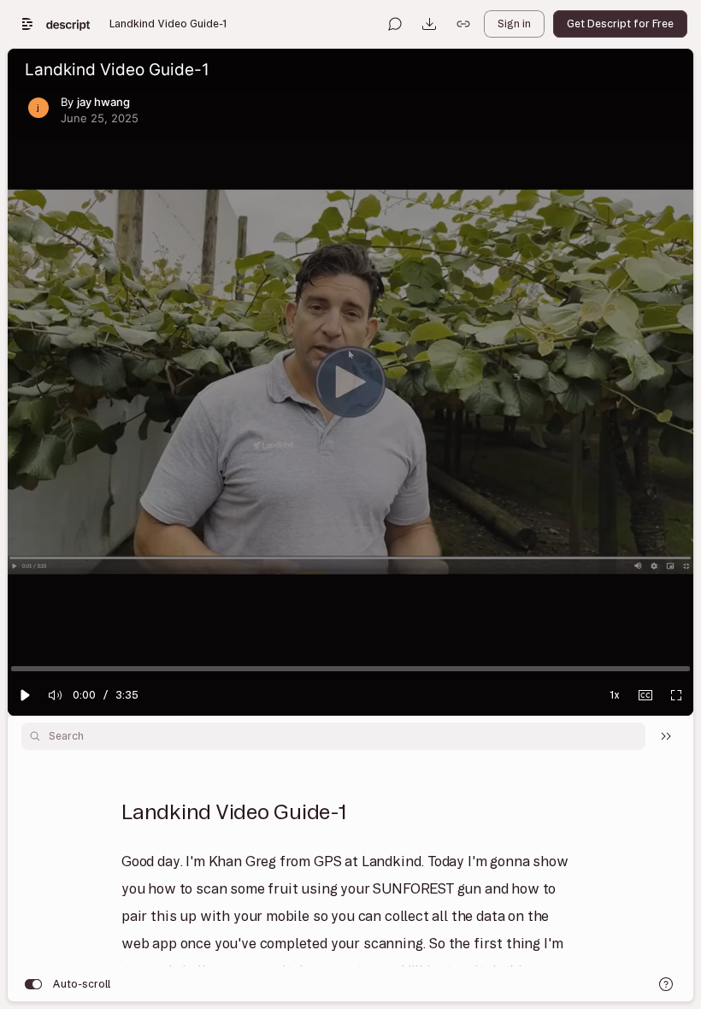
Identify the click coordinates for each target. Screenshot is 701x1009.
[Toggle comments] (395, 24)
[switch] (33, 984)
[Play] (24, 695)
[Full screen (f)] (676, 695)
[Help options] (666, 984)
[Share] (463, 24)
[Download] (429, 24)
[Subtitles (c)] (645, 695)
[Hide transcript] (666, 736)
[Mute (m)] (55, 695)
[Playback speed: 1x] (614, 695)
